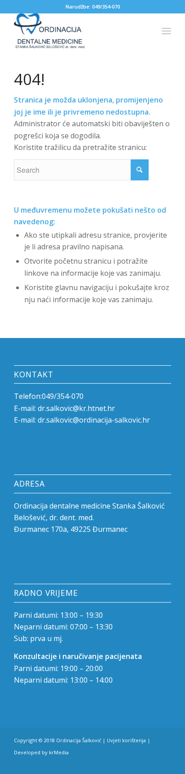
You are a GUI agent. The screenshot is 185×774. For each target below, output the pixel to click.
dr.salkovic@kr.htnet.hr (76, 408)
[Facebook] (151, 763)
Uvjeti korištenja (126, 740)
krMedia (59, 752)
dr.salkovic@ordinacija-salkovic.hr (94, 420)
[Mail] (164, 763)
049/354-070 (106, 6)
